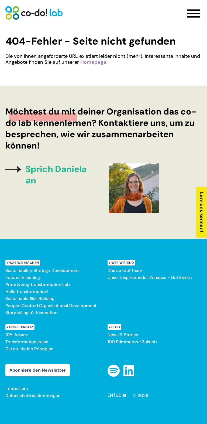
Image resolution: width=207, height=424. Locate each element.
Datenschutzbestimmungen (32, 395)
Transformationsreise (26, 342)
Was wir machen (24, 263)
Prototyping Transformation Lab (37, 284)
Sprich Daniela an (56, 174)
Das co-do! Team (125, 270)
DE (118, 395)
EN (110, 395)
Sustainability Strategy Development (42, 270)
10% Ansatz (16, 335)
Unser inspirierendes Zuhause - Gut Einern (150, 277)
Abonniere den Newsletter (37, 370)
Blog (115, 327)
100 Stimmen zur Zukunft (132, 342)
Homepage (93, 62)
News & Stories (123, 335)
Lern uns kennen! (201, 212)
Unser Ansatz (21, 327)
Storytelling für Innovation (31, 312)
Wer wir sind (122, 263)
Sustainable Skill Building (29, 298)
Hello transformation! (26, 291)
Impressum (16, 388)
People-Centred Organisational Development (50, 305)
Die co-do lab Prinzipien (29, 349)
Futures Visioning (22, 277)
